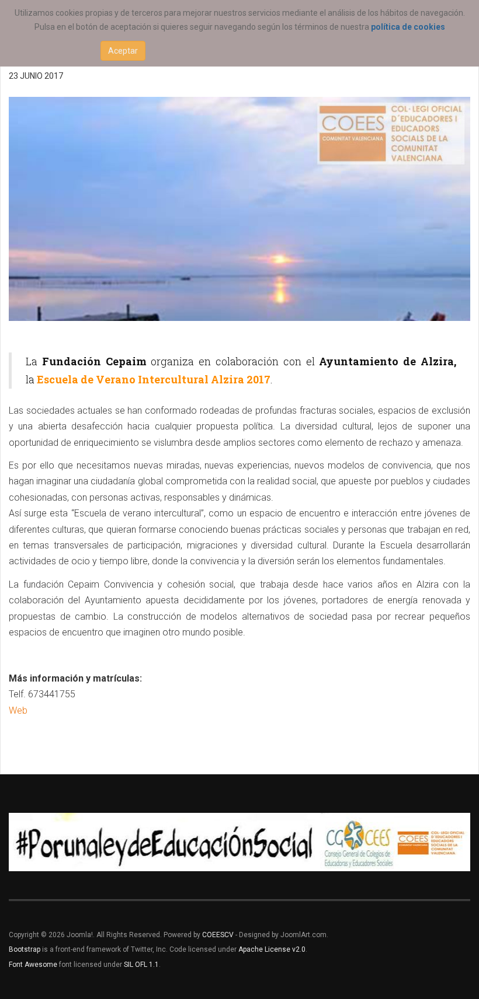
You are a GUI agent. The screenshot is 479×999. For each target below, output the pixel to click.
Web (18, 710)
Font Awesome (33, 964)
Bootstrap (24, 949)
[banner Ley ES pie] (239, 842)
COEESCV (218, 935)
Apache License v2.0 (272, 949)
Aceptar (123, 50)
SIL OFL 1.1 (141, 964)
